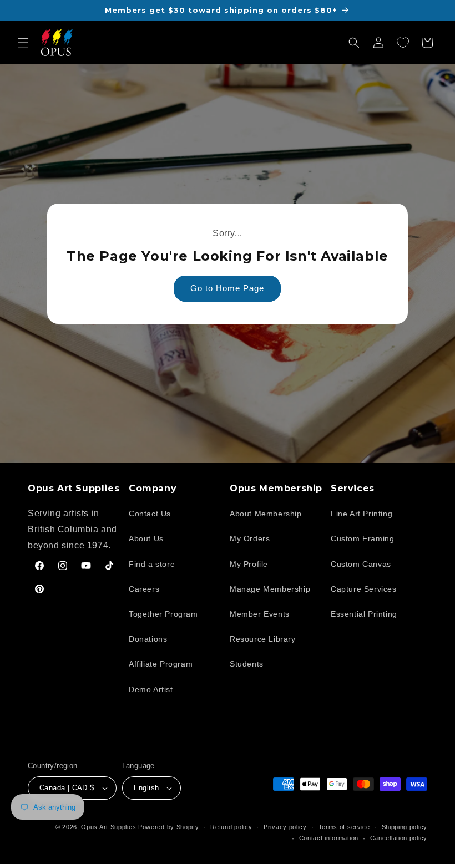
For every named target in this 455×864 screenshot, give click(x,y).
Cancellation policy (398, 838)
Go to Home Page (228, 288)
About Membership (266, 513)
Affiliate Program (161, 663)
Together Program (163, 613)
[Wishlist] (403, 43)
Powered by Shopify (168, 827)
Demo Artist (151, 689)
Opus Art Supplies (108, 827)
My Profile (249, 564)
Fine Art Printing (361, 513)
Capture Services (364, 589)
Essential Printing (364, 613)
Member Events (260, 613)
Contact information (328, 838)
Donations (148, 638)
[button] (23, 43)
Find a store (152, 564)
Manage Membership (270, 589)
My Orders (250, 538)
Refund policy (231, 827)
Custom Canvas (361, 564)
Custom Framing (362, 538)
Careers (144, 589)
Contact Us (150, 513)
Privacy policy (285, 827)
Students (247, 663)
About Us (146, 538)
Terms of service (344, 827)
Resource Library (263, 638)
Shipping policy (405, 827)
